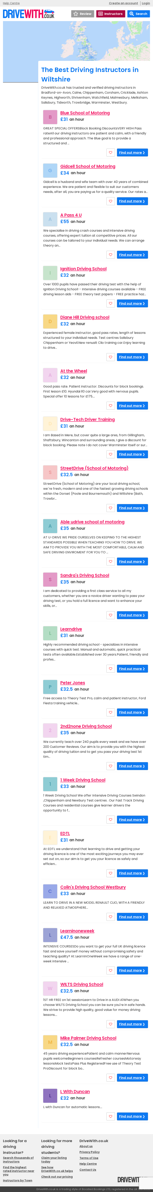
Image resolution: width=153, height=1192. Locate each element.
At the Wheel (73, 371)
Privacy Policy (89, 1152)
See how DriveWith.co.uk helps (57, 1169)
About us (86, 1146)
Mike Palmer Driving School (88, 1038)
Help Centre (11, 3)
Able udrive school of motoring (92, 522)
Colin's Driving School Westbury (93, 887)
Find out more (130, 152)
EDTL (65, 833)
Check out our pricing (57, 1177)
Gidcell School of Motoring (87, 166)
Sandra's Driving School (84, 575)
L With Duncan (75, 1091)
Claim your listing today (54, 1159)
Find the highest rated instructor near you (18, 1170)
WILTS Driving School (81, 984)
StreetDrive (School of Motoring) (94, 468)
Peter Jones (72, 683)
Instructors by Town (17, 1180)
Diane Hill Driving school (84, 317)
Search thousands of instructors (18, 1159)
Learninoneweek (77, 931)
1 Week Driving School (82, 780)
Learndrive (71, 629)
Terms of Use (88, 1158)
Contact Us (87, 1170)
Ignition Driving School (83, 269)
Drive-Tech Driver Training (87, 419)
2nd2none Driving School (86, 726)
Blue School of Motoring (85, 113)
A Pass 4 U (71, 215)
